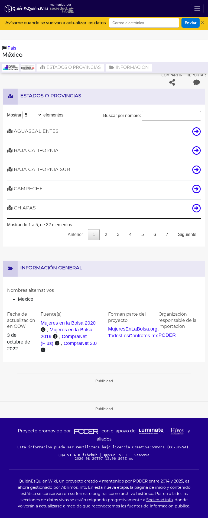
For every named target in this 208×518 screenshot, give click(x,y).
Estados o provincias (73, 67)
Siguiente (187, 234)
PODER (167, 335)
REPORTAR (196, 75)
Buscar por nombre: (122, 115)
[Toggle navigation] (197, 8)
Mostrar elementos (35, 115)
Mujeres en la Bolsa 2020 (68, 323)
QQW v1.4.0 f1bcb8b (79, 455)
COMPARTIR (171, 75)
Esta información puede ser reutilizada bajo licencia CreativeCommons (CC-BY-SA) (102, 447)
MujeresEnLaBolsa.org (132, 329)
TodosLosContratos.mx (133, 335)
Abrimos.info (73, 487)
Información (132, 67)
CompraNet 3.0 (80, 343)
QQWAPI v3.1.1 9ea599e (127, 455)
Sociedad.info (159, 499)
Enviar (190, 23)
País (12, 48)
